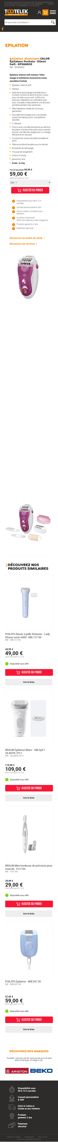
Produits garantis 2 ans (27, 224)
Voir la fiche (28, 682)
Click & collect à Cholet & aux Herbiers (30, 212)
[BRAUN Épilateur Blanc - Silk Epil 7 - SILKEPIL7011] (29, 718)
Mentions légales (14, 1137)
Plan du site (42, 1137)
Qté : (12, 182)
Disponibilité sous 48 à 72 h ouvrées (29, 202)
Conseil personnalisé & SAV (29, 207)
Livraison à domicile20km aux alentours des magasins (32, 218)
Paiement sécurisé (25, 228)
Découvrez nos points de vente (26, 238)
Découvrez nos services (22, 243)
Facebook (3, 29)
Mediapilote (29, 1137)
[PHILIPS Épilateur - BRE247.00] (29, 950)
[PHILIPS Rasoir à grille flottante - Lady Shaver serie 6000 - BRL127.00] (29, 602)
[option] (28, 277)
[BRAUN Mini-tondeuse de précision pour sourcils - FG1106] (29, 834)
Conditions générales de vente (29, 1139)
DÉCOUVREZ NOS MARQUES (29, 1051)
